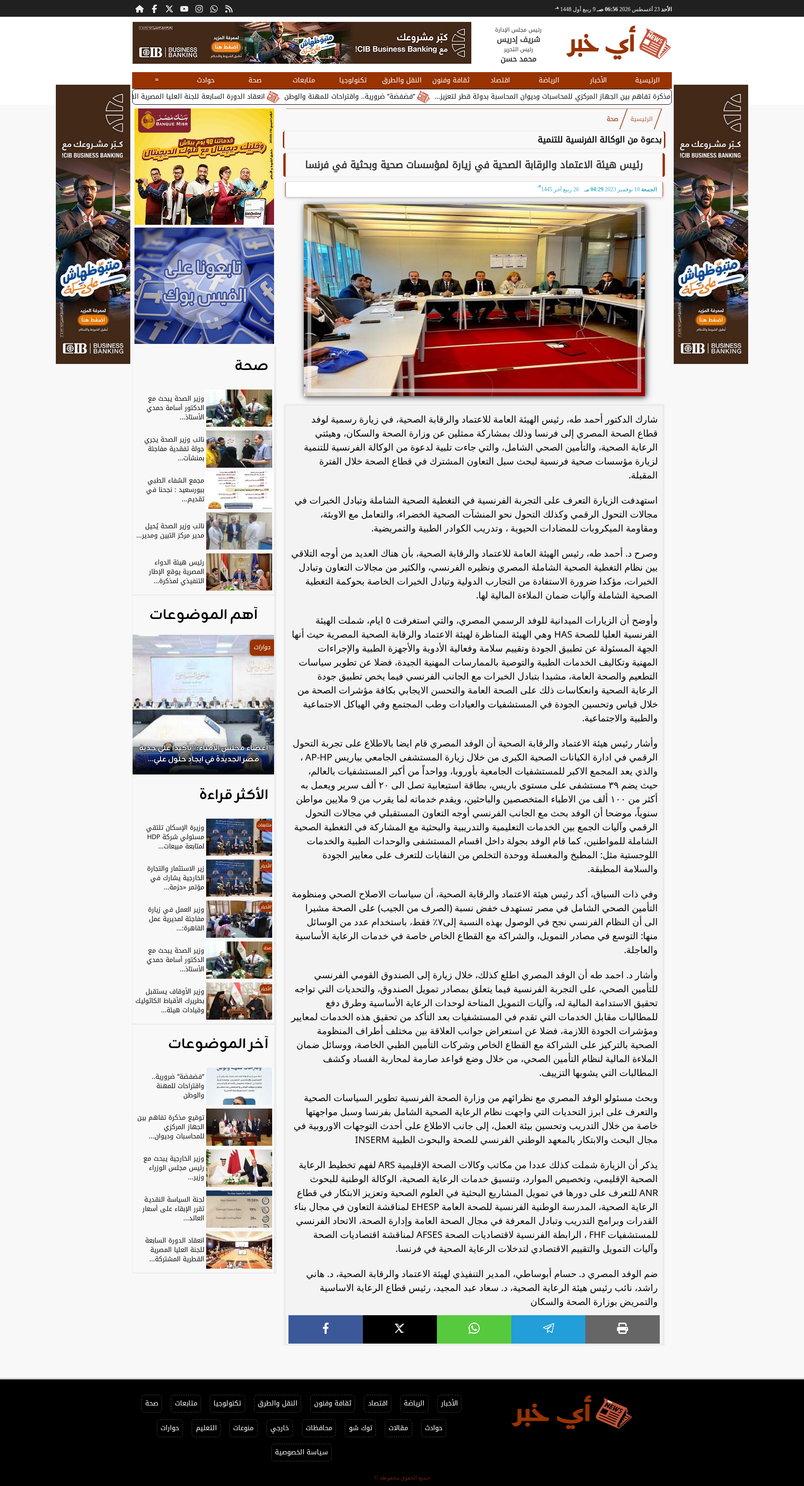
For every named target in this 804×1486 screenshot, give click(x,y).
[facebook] (325, 1329)
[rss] (228, 8)
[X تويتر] (169, 8)
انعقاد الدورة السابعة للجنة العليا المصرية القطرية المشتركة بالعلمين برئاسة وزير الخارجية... (200, 96)
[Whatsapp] (214, 8)
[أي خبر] (302, 43)
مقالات (398, 1428)
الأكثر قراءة (233, 795)
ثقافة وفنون (450, 80)
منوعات (243, 1428)
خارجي (279, 1428)
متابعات (304, 80)
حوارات (170, 1428)
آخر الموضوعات (218, 1044)
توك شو (360, 1428)
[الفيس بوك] (154, 8)
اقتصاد (500, 80)
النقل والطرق (402, 80)
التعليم (206, 1428)
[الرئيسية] (139, 8)
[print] (622, 1329)
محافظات (319, 1428)
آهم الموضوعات (203, 615)
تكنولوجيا (353, 80)
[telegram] (548, 1329)
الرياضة (549, 80)
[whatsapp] (474, 1329)
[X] (400, 1329)
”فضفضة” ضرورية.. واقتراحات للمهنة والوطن (421, 96)
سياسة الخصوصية (301, 1452)
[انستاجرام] (199, 8)
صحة (254, 80)
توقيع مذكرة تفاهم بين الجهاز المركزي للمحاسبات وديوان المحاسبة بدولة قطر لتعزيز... (633, 96)
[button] (152, 709)
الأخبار (598, 80)
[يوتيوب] (184, 8)
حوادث (205, 80)
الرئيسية (647, 80)
